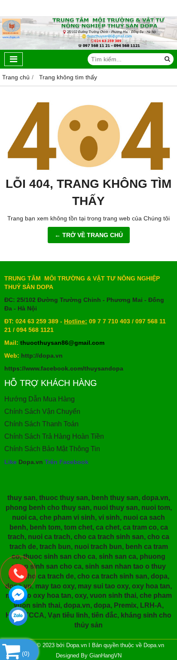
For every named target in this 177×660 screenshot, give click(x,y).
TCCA (34, 615)
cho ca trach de (49, 576)
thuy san (21, 497)
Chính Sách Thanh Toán (41, 424)
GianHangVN (105, 656)
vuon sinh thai (113, 595)
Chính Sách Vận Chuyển (42, 411)
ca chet (107, 527)
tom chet (78, 527)
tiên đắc (104, 615)
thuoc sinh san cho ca (59, 556)
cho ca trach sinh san (109, 536)
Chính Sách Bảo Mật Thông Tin (52, 448)
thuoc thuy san (63, 497)
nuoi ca (24, 517)
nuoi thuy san (115, 507)
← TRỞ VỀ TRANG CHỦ (89, 235)
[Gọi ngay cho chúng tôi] (18, 573)
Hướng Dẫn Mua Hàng (39, 399)
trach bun (55, 546)
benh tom (45, 527)
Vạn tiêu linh (68, 615)
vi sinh (109, 517)
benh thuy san (115, 497)
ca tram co (140, 527)
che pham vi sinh (67, 517)
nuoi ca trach (49, 536)
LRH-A (151, 605)
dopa (159, 576)
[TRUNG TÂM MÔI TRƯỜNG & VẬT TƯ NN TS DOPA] (88, 47)
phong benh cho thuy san (48, 507)
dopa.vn (155, 497)
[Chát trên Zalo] (18, 616)
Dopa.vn (30, 461)
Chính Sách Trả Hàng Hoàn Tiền (54, 436)
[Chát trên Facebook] (18, 594)
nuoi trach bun (98, 546)
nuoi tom (155, 507)
